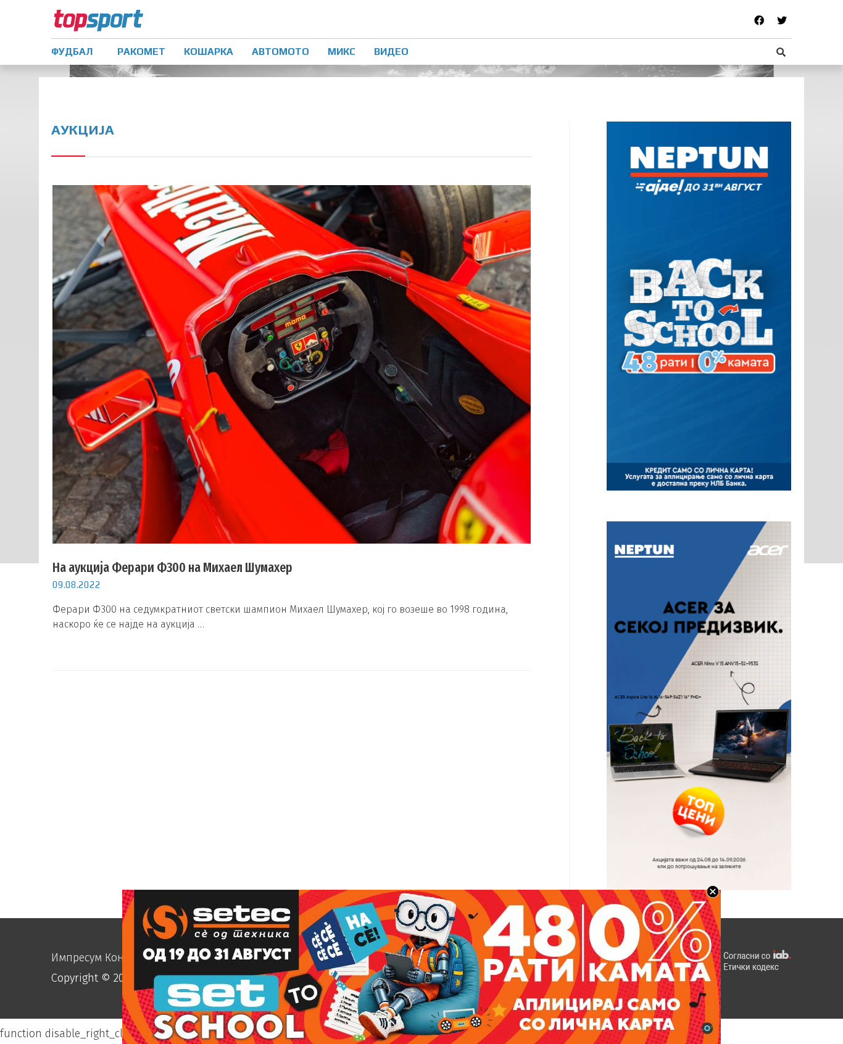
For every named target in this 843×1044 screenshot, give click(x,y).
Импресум (76, 957)
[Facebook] (759, 20)
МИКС (341, 51)
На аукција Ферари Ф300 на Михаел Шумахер (172, 567)
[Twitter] (782, 20)
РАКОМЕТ (141, 51)
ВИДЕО (391, 51)
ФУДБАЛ (72, 51)
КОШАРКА (208, 51)
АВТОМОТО (280, 51)
